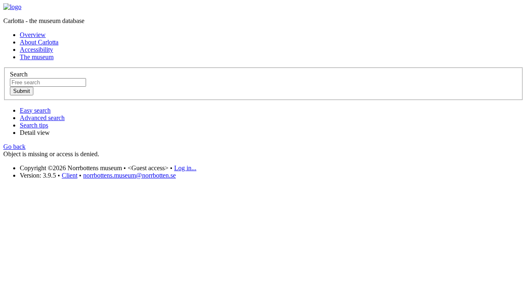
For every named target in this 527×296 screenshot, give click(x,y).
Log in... (185, 167)
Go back (14, 146)
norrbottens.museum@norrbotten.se (129, 175)
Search (19, 74)
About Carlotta (39, 42)
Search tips (34, 125)
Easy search (35, 110)
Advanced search (42, 117)
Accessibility (36, 49)
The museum (37, 56)
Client (69, 175)
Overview (33, 34)
